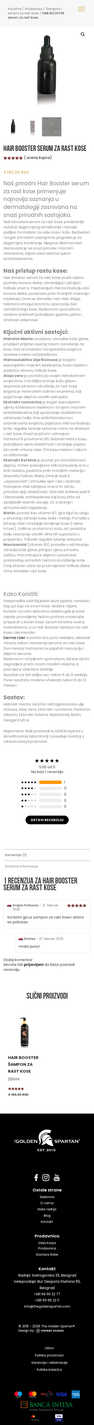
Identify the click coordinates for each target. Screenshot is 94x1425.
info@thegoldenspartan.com (47, 1306)
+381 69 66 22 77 (47, 1294)
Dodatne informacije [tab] (21, 866)
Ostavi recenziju (47, 820)
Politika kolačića (49, 1369)
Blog (47, 1215)
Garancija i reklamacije (49, 1362)
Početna (14, 9)
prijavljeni (34, 964)
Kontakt (47, 1221)
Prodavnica (34, 9)
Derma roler (14, 637)
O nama (47, 1203)
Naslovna (47, 1197)
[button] (83, 34)
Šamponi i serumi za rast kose (35, 11)
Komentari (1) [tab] (16, 855)
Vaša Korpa (47, 1243)
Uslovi (49, 1348)
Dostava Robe (47, 1254)
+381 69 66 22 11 (47, 1300)
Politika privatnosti (49, 1355)
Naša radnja (47, 1209)
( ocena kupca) (38, 157)
